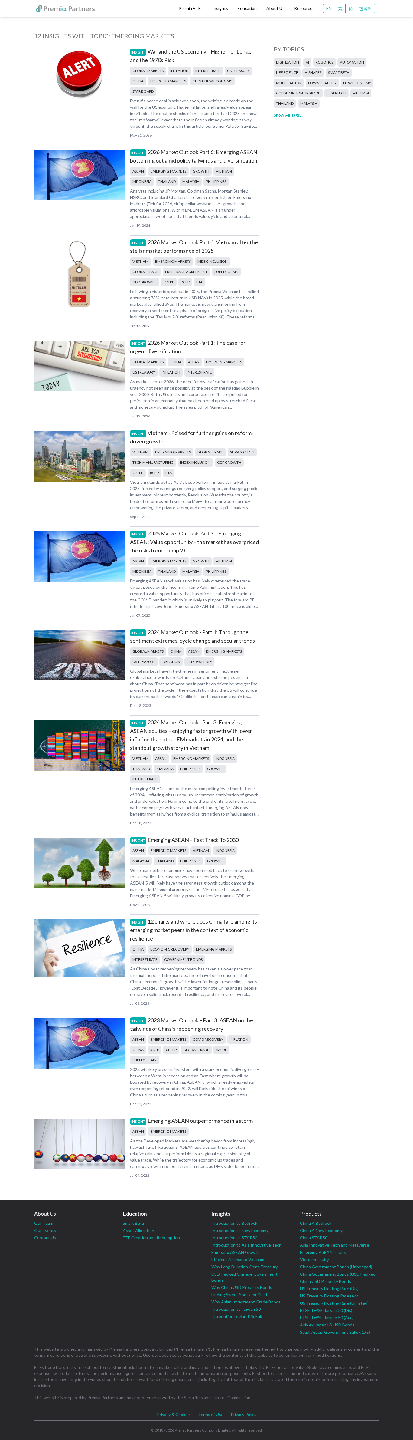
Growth (201, 171)
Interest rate (207, 70)
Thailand (167, 181)
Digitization (287, 62)
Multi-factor (288, 83)
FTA (199, 282)
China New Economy (212, 81)
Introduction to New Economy (239, 1230)
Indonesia (141, 181)
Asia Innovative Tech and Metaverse (334, 1244)
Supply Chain (226, 271)
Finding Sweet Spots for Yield (239, 1294)
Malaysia (190, 181)
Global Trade (145, 271)
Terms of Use (210, 1414)
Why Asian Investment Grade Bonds (246, 1301)
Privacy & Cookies (174, 1414)
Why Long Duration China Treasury (244, 1266)
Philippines (216, 181)
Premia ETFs (191, 8)
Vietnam (224, 171)
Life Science (287, 72)
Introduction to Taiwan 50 (236, 1309)
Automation (352, 62)
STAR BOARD (143, 91)
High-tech (336, 93)
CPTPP (168, 282)
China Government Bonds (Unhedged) (336, 1266)
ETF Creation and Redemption (151, 1237)
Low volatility (322, 83)
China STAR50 (313, 1237)
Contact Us (45, 1237)
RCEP (185, 282)
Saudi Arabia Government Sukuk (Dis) (335, 1332)
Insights (220, 8)
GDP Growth (144, 282)
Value (221, 1049)
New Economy (357, 83)
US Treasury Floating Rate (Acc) (330, 1295)
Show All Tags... (288, 114)
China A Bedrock (315, 1223)
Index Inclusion (212, 261)
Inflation (179, 70)
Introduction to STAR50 (234, 1237)
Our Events (45, 1230)
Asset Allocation (138, 1230)
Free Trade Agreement (186, 271)
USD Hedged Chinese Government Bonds (244, 1277)
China (138, 81)
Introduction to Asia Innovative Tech (246, 1244)
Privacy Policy (243, 1414)
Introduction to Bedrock (234, 1223)
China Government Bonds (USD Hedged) (338, 1274)
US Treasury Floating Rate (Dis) (329, 1288)
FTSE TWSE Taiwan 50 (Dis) (326, 1310)
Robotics (324, 62)
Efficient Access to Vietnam (237, 1259)
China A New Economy (321, 1230)
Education (247, 8)
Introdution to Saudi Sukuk (236, 1316)
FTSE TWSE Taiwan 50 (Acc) (326, 1317)
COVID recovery (208, 1039)
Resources (304, 8)
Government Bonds (183, 959)
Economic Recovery (169, 949)
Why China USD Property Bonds (241, 1287)
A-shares (313, 72)
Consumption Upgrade (298, 93)
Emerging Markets (168, 81)
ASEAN (138, 171)
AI (307, 62)
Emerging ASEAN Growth (235, 1252)
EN (329, 8)
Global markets (148, 70)
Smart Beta (338, 72)
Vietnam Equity (314, 1259)
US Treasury (238, 70)
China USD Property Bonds (325, 1281)
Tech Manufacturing (153, 462)
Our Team (43, 1223)
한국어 (365, 8)
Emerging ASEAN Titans (323, 1252)
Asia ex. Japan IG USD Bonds (327, 1324)
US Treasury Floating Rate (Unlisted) (334, 1303)
